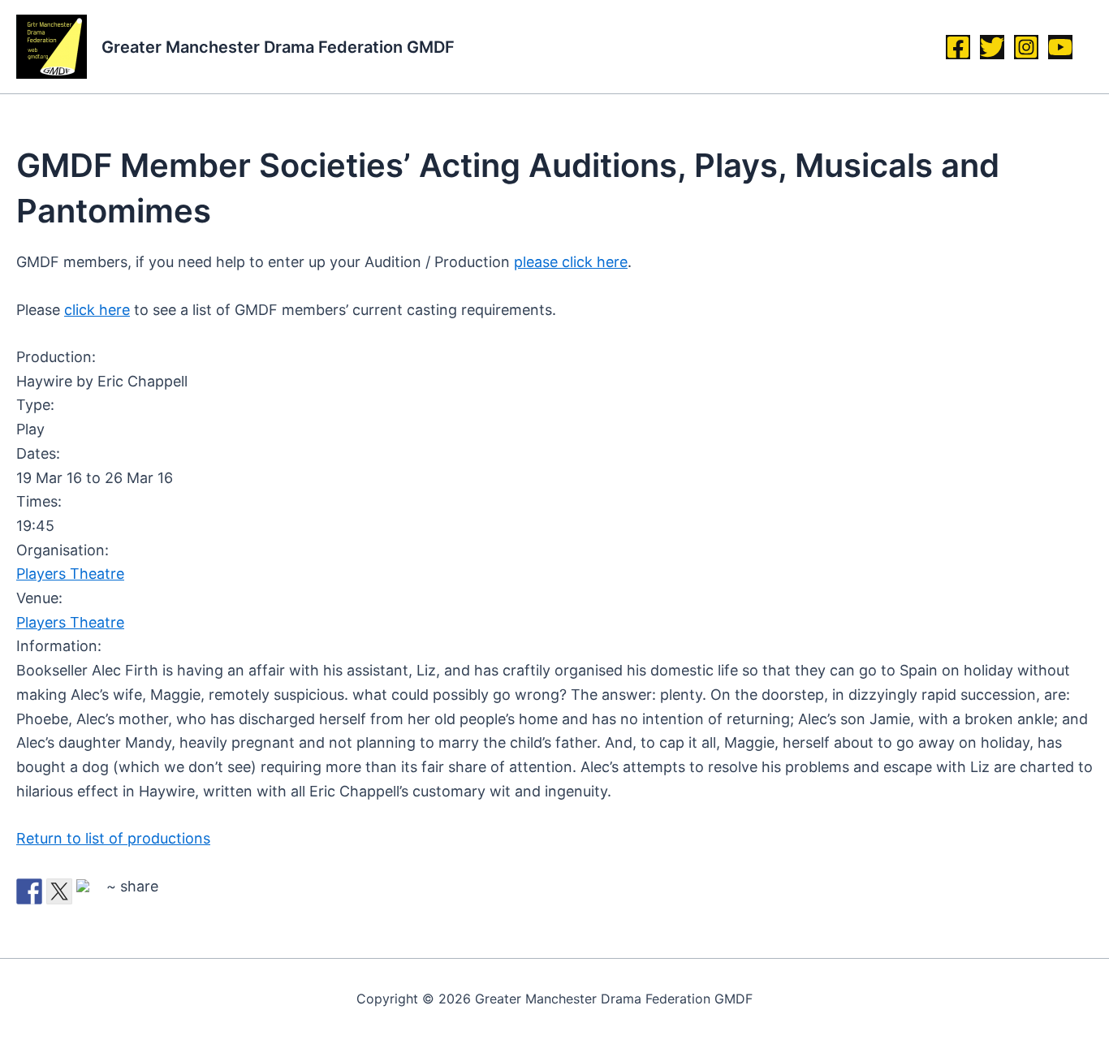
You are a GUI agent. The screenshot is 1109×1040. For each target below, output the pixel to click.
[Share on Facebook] (29, 891)
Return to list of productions (113, 838)
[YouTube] (1060, 47)
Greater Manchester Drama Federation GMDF (278, 47)
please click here (571, 261)
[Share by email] (89, 892)
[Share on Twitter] (59, 891)
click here (97, 309)
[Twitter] (992, 47)
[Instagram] (1026, 47)
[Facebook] (958, 47)
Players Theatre (70, 573)
